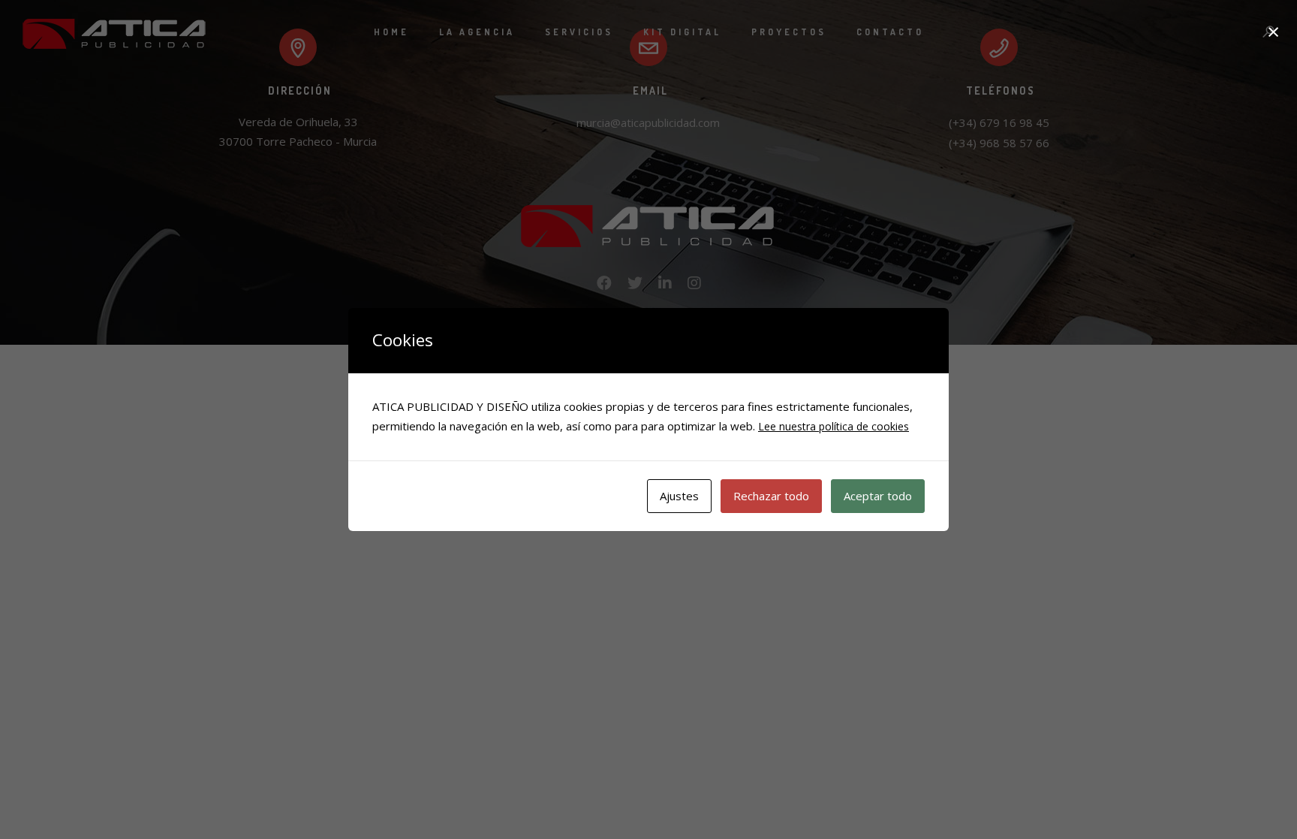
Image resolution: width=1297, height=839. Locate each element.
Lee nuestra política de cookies (833, 426)
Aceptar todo (878, 495)
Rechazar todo (771, 495)
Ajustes (679, 495)
